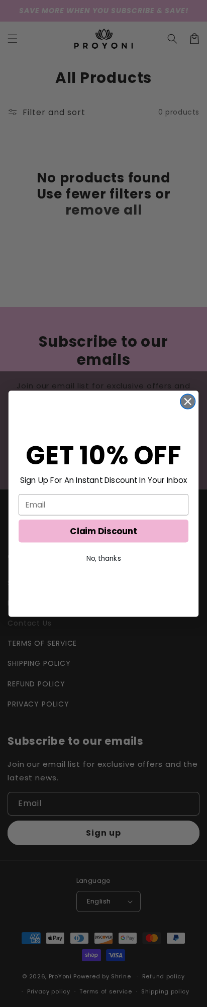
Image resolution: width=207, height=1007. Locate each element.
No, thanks (103, 558)
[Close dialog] (187, 401)
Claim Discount (103, 531)
